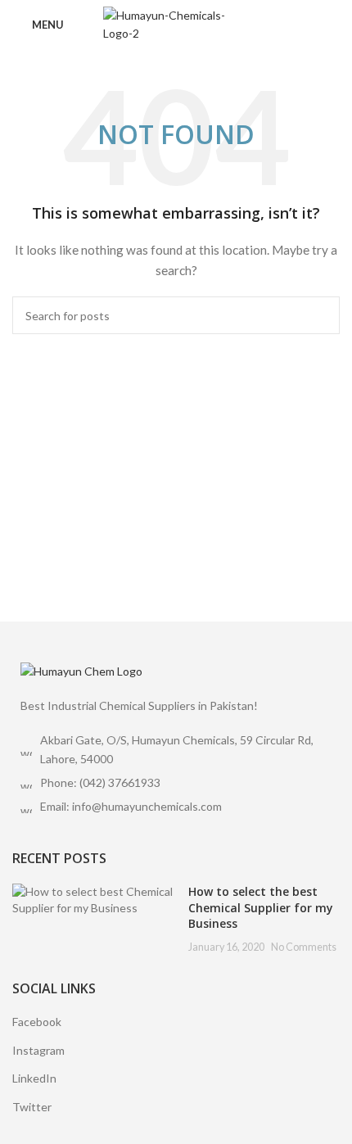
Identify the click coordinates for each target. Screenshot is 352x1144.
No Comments (303, 947)
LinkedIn (34, 1078)
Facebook (36, 1022)
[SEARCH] (321, 315)
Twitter (32, 1107)
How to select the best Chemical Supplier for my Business (260, 907)
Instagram (38, 1050)
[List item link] (176, 783)
